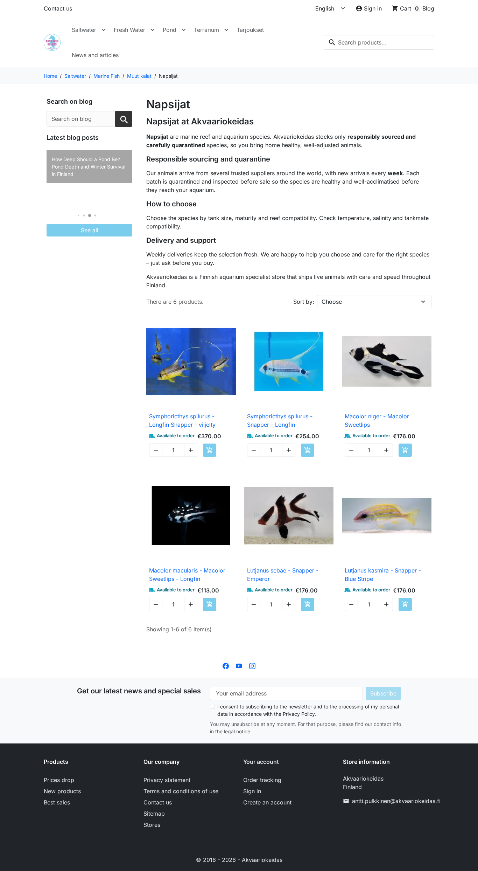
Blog (428, 8)
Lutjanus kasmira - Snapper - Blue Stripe (383, 574)
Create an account (267, 802)
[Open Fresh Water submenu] (152, 30)
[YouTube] (239, 665)
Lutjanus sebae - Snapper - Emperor (282, 574)
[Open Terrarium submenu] (226, 30)
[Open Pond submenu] (183, 30)
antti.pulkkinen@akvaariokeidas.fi (396, 800)
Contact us (58, 8)
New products (62, 791)
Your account (261, 761)
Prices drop (59, 779)
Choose (332, 301)
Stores (151, 824)
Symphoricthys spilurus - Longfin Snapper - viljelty (182, 420)
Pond (169, 29)
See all (89, 230)
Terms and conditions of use (180, 791)
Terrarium (206, 29)
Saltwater (84, 29)
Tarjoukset (250, 29)
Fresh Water (129, 29)
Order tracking (262, 779)
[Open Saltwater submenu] (103, 30)
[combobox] (379, 42)
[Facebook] (226, 665)
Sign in (252, 791)
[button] (78, 215)
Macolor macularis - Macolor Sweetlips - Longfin (187, 574)
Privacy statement (166, 779)
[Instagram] (252, 665)
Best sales (57, 802)
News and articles (95, 55)
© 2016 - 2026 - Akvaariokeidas (239, 859)
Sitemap (154, 813)
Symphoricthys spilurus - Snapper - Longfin (279, 420)
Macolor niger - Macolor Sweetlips (377, 420)
